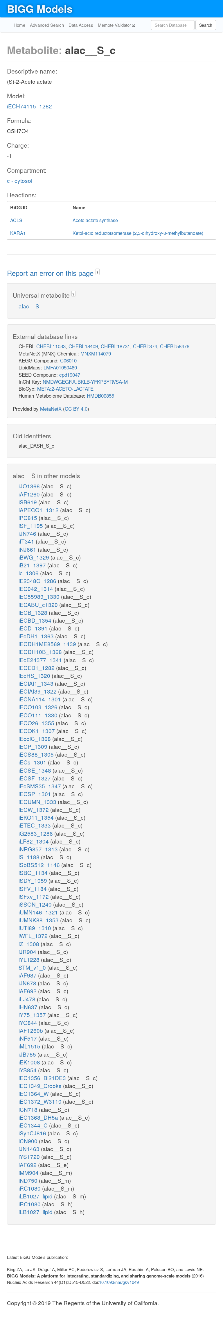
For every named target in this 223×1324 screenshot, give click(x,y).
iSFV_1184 (33, 888)
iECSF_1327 (35, 778)
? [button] (97, 272)
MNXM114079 (95, 353)
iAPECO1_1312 (39, 510)
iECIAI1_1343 (37, 683)
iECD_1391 (34, 628)
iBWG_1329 (35, 557)
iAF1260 (30, 494)
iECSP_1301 (36, 794)
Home (19, 25)
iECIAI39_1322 (38, 691)
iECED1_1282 (37, 667)
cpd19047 (69, 374)
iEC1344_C (34, 1125)
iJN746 (28, 533)
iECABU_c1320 (39, 604)
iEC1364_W (34, 1093)
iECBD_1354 (36, 620)
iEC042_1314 (37, 588)
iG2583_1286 (36, 833)
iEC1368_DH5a (39, 1117)
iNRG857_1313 (39, 849)
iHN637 (29, 1007)
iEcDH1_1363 (37, 636)
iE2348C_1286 (38, 581)
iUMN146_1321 (39, 912)
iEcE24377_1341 (41, 660)
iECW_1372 (34, 809)
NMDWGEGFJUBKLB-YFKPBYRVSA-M (85, 381)
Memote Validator (115, 25)
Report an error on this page (51, 273)
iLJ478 (28, 999)
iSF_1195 (31, 525)
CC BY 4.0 (76, 408)
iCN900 (29, 1141)
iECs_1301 (33, 762)
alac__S (29, 306)
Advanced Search (47, 25)
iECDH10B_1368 (41, 651)
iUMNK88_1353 (39, 920)
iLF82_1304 (34, 841)
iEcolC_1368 (35, 738)
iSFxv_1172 (34, 896)
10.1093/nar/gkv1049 (119, 1282)
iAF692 (28, 991)
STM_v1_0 (33, 967)
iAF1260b (31, 1030)
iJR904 (28, 951)
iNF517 (28, 1038)
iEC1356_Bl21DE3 (43, 1078)
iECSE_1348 (36, 770)
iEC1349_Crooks (41, 1085)
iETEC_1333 (35, 825)
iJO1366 (30, 486)
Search (205, 25)
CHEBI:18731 (115, 346)
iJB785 (28, 1054)
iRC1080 (30, 1188)
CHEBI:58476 (174, 346)
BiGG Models (40, 8)
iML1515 (30, 1046)
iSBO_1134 (34, 872)
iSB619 (28, 502)
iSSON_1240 (36, 904)
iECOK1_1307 (37, 731)
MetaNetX (51, 408)
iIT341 (27, 541)
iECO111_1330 (39, 715)
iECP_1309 (34, 746)
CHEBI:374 (145, 346)
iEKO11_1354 (37, 817)
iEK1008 (30, 1062)
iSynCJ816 (33, 1133)
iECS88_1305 (37, 754)
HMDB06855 (100, 395)
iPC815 (29, 517)
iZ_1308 (30, 944)
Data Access (81, 25)
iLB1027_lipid (36, 1196)
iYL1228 (30, 959)
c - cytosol (19, 180)
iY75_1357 (33, 1015)
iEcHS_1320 (35, 675)
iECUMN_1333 (38, 801)
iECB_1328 (34, 612)
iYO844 (29, 1022)
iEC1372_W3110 (41, 1101)
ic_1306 (29, 573)
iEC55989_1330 (40, 596)
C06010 (68, 360)
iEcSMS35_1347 (40, 786)
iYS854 (28, 1070)
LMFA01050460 (60, 367)
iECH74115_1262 (29, 106)
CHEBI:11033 (51, 346)
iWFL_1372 (34, 935)
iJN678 (28, 983)
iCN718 (29, 1109)
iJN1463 (30, 1149)
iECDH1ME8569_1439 (48, 644)
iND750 (29, 1180)
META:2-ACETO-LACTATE (65, 388)
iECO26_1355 (37, 723)
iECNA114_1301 (40, 699)
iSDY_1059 (33, 880)
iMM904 (29, 1172)
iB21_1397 (33, 565)
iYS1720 (30, 1156)
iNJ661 (28, 549)
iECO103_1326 (39, 707)
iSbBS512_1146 (40, 865)
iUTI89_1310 (36, 928)
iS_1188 (30, 857)
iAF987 (28, 975)
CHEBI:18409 (83, 346)
